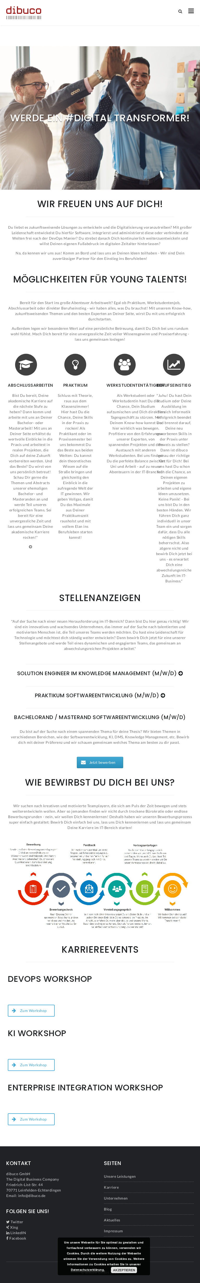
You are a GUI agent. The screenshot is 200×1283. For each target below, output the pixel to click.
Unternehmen (116, 1198)
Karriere (111, 1187)
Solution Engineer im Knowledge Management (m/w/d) (97, 673)
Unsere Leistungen (120, 1176)
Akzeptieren (124, 1270)
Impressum (113, 1231)
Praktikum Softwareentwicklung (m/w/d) (98, 695)
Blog (108, 1209)
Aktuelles (112, 1220)
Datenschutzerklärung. (88, 1270)
